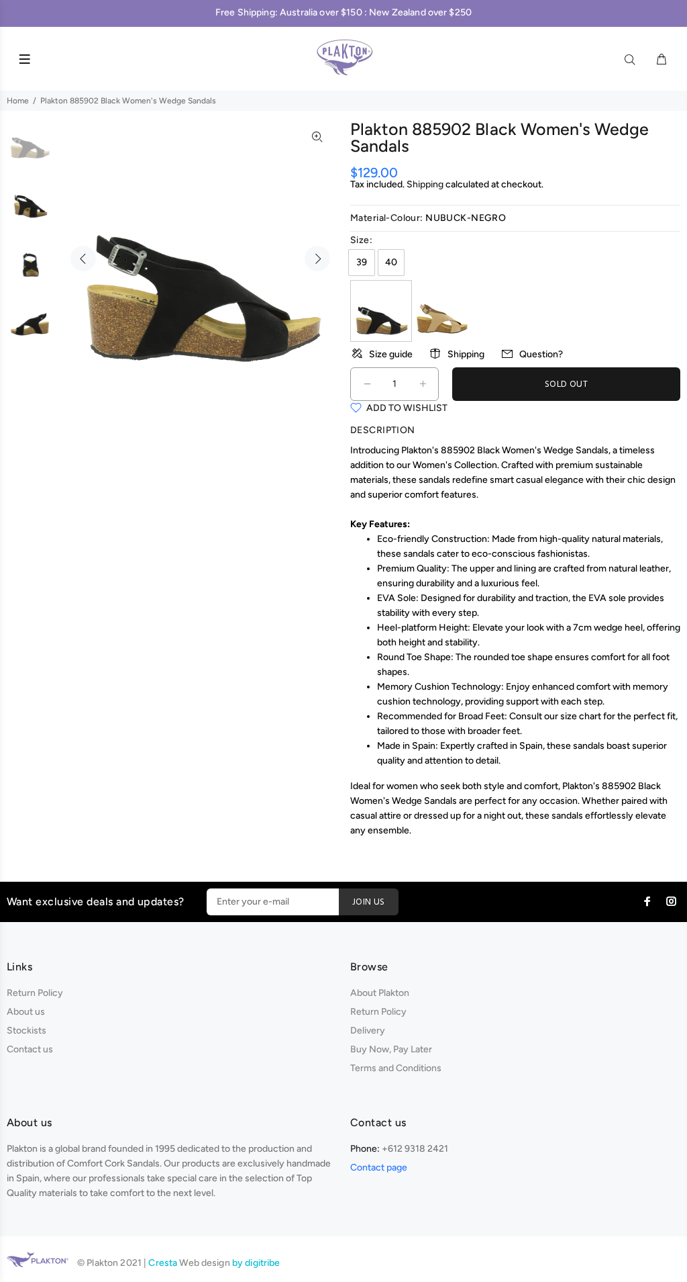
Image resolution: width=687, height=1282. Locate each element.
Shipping (425, 184)
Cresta (163, 1263)
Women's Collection (455, 465)
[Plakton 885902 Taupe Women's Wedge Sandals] (442, 310)
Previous (83, 258)
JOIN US (368, 902)
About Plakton (379, 993)
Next (317, 258)
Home (18, 100)
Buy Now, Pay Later (391, 1049)
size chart (580, 716)
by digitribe (256, 1263)
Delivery (367, 1030)
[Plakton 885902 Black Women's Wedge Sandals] (381, 310)
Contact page (378, 1167)
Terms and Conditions (395, 1068)
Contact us (30, 1049)
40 (391, 262)
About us (26, 1011)
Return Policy (35, 993)
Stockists (26, 1030)
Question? (541, 354)
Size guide (391, 354)
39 (361, 262)
